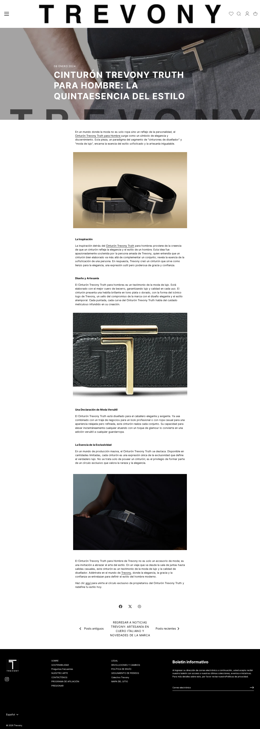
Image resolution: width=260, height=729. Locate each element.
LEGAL (114, 660)
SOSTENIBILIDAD (60, 665)
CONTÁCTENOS (59, 677)
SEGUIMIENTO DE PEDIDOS (125, 673)
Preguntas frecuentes (62, 669)
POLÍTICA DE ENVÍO (121, 669)
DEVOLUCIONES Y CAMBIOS (125, 665)
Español (10, 714)
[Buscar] (239, 13)
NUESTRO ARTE (59, 673)
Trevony (126, 572)
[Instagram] (7, 679)
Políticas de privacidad (237, 676)
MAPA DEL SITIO (119, 681)
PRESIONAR (57, 685)
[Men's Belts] (120, 135)
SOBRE (54, 660)
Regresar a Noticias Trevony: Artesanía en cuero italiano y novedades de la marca (130, 629)
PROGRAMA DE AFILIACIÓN (65, 681)
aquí (88, 583)
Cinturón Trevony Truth (120, 245)
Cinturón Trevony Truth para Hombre (97, 135)
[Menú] (6, 13)
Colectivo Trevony (120, 677)
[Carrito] (255, 12)
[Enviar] (252, 687)
